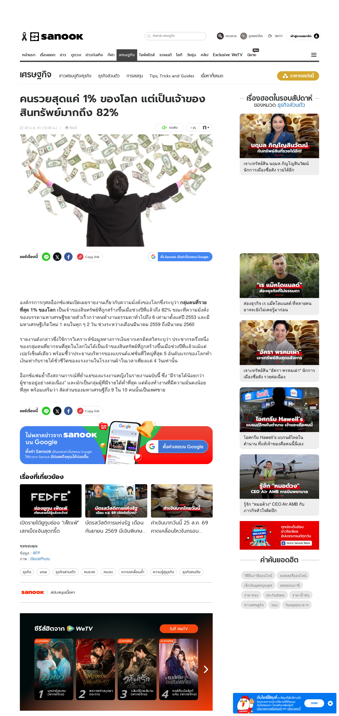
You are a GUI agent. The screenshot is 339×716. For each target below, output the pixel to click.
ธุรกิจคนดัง (191, 572)
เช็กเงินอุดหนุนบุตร (258, 585)
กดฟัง (173, 127)
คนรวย (89, 572)
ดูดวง (76, 55)
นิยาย (251, 55)
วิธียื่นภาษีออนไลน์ (258, 575)
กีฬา (111, 55)
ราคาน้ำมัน (300, 595)
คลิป (204, 55)
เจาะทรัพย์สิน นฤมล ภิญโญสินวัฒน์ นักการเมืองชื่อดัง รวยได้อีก (276, 166)
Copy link (92, 257)
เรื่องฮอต (47, 55)
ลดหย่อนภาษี (290, 585)
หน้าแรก (28, 55)
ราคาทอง (251, 595)
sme (43, 572)
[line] (46, 256)
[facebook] (68, 256)
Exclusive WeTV (228, 55)
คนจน (108, 572)
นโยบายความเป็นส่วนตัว (269, 708)
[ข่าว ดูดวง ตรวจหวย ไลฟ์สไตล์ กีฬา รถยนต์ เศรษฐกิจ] (51, 36)
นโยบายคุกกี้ (294, 708)
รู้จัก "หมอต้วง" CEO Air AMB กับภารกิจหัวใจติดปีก (274, 507)
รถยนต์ (165, 55)
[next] (206, 669)
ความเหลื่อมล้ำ (132, 572)
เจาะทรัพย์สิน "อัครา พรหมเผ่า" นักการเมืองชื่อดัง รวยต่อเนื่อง (279, 373)
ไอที (179, 55)
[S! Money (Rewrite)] (32, 592)
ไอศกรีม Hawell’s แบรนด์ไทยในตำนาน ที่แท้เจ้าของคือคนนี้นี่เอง (274, 440)
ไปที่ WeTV (179, 628)
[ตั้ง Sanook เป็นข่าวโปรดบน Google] (116, 442)
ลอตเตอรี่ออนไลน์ (293, 575)
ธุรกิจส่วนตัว (65, 572)
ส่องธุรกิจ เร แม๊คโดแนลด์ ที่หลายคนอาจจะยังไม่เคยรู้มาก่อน (277, 306)
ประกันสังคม (275, 595)
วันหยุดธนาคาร (297, 604)
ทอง (274, 604)
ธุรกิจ (27, 572)
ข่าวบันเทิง (94, 55)
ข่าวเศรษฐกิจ (254, 604)
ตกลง (314, 703)
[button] (149, 36)
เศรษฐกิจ (127, 55)
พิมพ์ (73, 127)
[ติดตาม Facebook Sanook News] (279, 534)
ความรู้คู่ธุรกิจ (163, 572)
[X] (57, 256)
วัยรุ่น (191, 55)
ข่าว (63, 55)
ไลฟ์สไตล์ (147, 55)
